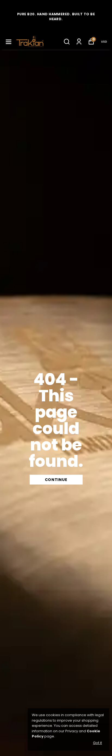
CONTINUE (56, 479)
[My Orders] (79, 41)
